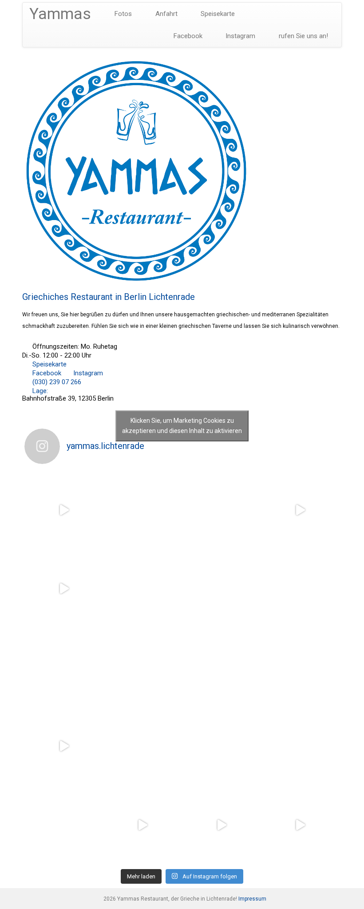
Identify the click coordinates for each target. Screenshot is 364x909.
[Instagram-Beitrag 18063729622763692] (64, 510)
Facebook (187, 36)
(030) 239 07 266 (56, 382)
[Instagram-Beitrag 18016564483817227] (143, 746)
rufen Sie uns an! (302, 36)
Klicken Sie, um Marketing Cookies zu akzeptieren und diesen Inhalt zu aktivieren (182, 425)
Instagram (239, 36)
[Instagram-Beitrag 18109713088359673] (143, 667)
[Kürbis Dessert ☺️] (221, 510)
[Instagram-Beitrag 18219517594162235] (300, 825)
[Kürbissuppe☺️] (143, 510)
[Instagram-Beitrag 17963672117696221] (64, 667)
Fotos (122, 14)
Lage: (39, 391)
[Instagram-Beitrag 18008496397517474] (143, 825)
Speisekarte (217, 14)
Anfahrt (166, 14)
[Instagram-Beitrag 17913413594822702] (143, 589)
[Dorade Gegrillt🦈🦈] (300, 667)
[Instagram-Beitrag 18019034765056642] (64, 589)
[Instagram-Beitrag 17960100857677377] (221, 746)
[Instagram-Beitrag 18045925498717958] (221, 589)
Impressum (252, 899)
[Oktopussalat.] (300, 746)
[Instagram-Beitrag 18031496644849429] (300, 589)
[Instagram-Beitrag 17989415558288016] (64, 746)
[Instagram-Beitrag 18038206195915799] (300, 510)
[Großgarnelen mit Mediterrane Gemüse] (64, 825)
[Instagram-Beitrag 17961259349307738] (221, 825)
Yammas (60, 14)
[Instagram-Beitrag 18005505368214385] (221, 667)
